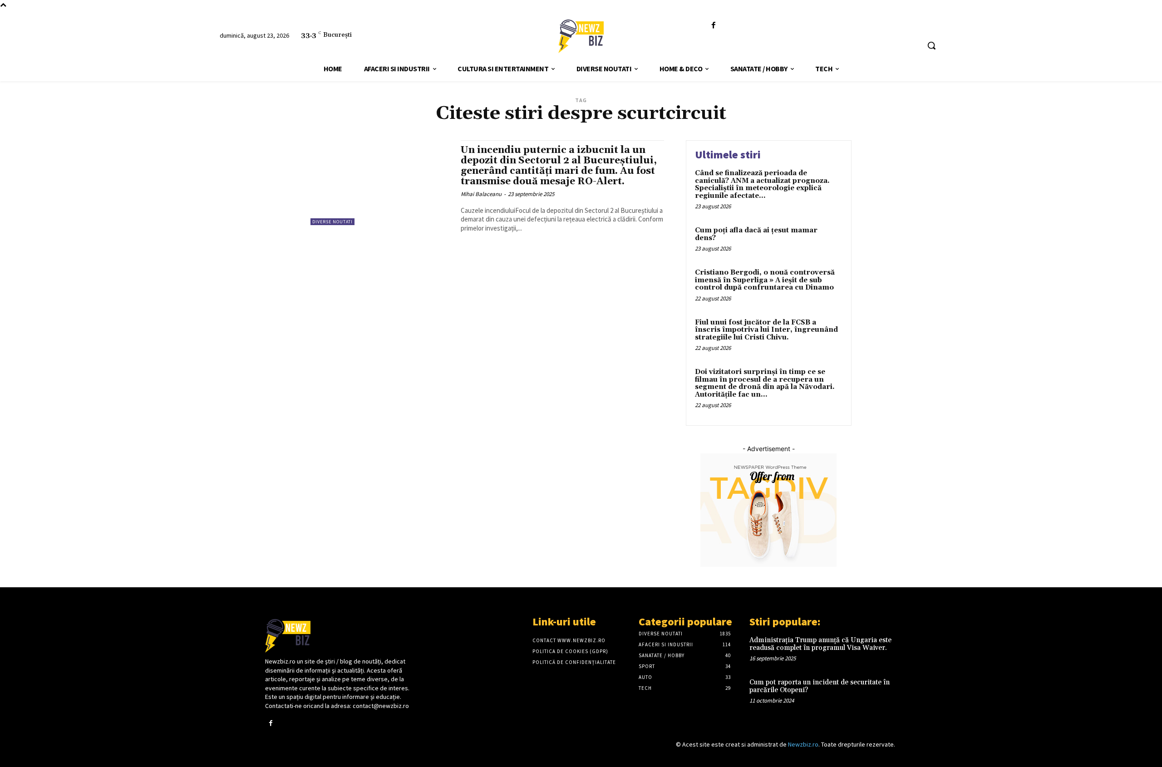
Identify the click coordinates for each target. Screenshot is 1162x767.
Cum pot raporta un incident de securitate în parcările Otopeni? (819, 686)
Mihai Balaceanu (481, 194)
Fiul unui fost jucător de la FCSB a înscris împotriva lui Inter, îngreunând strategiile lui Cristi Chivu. (766, 330)
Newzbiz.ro (803, 744)
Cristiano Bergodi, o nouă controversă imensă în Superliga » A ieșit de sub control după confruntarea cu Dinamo (765, 280)
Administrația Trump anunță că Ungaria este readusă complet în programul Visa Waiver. (820, 644)
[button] (931, 45)
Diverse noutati (332, 222)
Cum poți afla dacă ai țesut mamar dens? (756, 234)
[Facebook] (714, 26)
